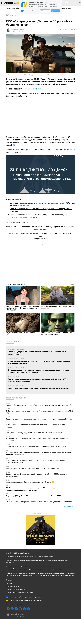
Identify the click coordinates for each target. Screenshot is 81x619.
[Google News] (24, 608)
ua (75, 3)
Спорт (68, 8)
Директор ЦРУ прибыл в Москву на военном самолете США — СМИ (33, 495)
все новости (68, 506)
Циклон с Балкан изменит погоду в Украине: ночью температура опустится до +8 (38, 404)
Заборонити (45, 11)
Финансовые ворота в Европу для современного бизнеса (29, 481)
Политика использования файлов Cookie (19, 592)
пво (27, 222)
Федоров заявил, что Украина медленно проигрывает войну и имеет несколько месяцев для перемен (38, 452)
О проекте (9, 580)
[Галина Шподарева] (8, 31)
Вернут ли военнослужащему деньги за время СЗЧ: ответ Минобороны (34, 432)
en (80, 3)
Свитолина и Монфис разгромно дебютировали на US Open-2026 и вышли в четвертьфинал (36, 474)
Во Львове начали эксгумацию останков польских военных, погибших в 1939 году (39, 501)
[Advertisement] (40, 117)
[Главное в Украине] (11, 3)
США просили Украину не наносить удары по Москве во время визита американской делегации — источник (34, 488)
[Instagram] (20, 608)
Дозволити (55, 11)
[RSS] (28, 608)
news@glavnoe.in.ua (16, 597)
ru (77, 3)
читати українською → (67, 29)
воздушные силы (18, 222)
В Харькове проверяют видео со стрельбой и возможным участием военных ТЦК (39, 410)
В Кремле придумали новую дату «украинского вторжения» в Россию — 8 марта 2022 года (38, 439)
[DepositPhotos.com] (16, 615)
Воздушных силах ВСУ (35, 89)
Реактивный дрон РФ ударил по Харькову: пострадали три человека (33, 467)
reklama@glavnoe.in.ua (17, 600)
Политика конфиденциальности (16, 589)
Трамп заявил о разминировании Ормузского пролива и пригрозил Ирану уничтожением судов (35, 460)
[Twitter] (12, 608)
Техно (62, 8)
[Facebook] (8, 608)
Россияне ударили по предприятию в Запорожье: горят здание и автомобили (37, 418)
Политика (11, 8)
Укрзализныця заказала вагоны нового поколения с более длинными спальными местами (38, 425)
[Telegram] (16, 608)
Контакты (9, 583)
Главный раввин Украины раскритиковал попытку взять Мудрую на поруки (36, 446)
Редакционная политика (14, 586)
